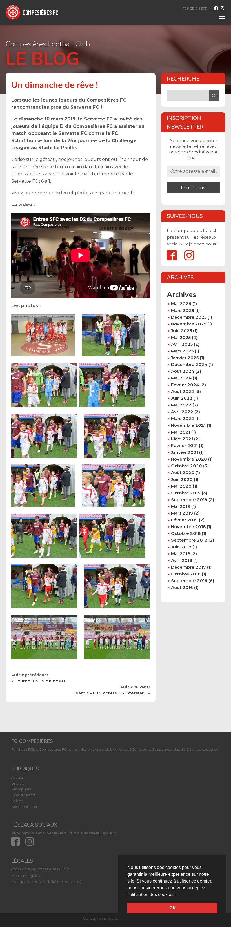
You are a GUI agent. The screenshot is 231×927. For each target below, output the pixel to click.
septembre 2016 (189, 580)
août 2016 (182, 587)
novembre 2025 (188, 324)
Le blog (17, 801)
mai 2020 (181, 486)
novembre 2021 (188, 425)
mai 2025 (181, 337)
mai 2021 (180, 432)
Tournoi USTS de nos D (40, 680)
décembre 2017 (188, 567)
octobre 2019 (186, 492)
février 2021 (184, 445)
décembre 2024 (189, 364)
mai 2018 (180, 553)
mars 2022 (182, 418)
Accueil (17, 777)
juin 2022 (181, 398)
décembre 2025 (188, 317)
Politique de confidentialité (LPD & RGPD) (46, 881)
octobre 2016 (186, 574)
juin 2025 (181, 330)
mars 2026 (182, 310)
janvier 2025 (185, 357)
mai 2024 (181, 378)
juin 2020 (182, 479)
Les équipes (21, 789)
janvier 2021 (184, 452)
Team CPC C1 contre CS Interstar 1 (109, 693)
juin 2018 (181, 547)
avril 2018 (181, 560)
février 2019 (184, 519)
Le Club (17, 783)
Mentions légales (25, 875)
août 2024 (182, 371)
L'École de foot (23, 795)
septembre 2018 (189, 540)
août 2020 (182, 472)
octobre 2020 (186, 465)
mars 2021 (182, 438)
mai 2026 (181, 303)
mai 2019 (180, 506)
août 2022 (182, 391)
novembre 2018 (188, 526)
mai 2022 (181, 405)
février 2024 (185, 384)
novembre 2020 (189, 459)
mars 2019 (182, 513)
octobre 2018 (186, 533)
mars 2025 (182, 351)
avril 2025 (182, 344)
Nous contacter (24, 806)
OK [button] (173, 908)
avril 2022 (182, 411)
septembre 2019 (189, 499)
